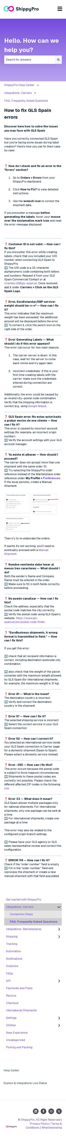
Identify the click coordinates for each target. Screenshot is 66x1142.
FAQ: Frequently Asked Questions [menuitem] (33, 922)
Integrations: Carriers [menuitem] (19, 907)
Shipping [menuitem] (11, 936)
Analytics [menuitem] (12, 966)
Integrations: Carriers (18, 93)
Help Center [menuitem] (11, 1070)
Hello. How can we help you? (31, 45)
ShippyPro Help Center (19, 85)
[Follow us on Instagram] (51, 1111)
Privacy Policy (39, 1124)
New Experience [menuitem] (17, 1033)
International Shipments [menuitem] (21, 1010)
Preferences (51, 478)
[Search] (58, 59)
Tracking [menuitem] (11, 944)
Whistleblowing (52, 1127)
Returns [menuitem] (11, 996)
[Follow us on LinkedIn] (36, 1111)
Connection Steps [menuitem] (21, 914)
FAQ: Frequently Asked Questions (26, 101)
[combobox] (29, 59)
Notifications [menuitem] (14, 959)
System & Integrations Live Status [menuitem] (25, 1083)
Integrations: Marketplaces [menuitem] (23, 929)
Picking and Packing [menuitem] (19, 1047)
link (6, 788)
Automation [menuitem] (13, 951)
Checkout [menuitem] (12, 1003)
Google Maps (36, 406)
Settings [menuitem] (11, 1018)
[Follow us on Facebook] (43, 1111)
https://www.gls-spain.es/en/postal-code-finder (24, 620)
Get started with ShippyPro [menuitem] (23, 899)
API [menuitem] (8, 981)
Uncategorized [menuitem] (15, 1040)
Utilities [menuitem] (11, 1025)
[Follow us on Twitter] (59, 1111)
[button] (59, 907)
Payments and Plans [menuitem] (19, 988)
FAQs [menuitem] (9, 973)
